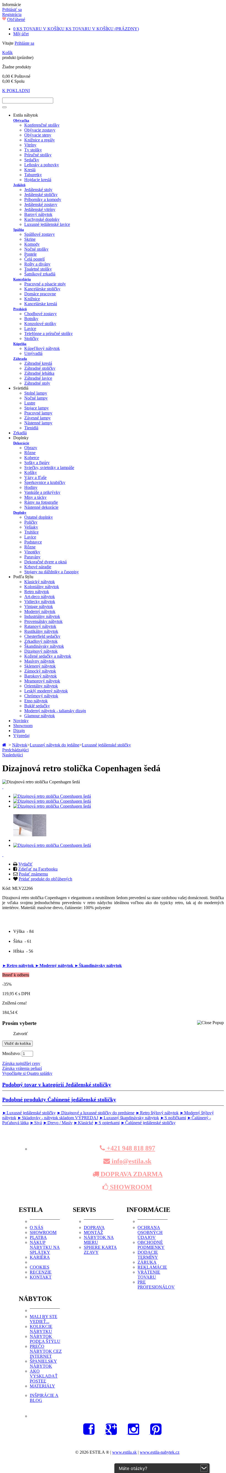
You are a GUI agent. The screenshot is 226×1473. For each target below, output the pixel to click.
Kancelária (22, 279)
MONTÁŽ (93, 1232)
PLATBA (38, 1237)
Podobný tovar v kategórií (56, 1084)
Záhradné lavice (38, 378)
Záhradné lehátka (39, 373)
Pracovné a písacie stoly (45, 284)
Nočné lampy (36, 398)
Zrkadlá (20, 432)
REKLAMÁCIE (152, 1267)
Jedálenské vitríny (39, 209)
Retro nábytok (36, 591)
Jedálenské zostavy (40, 204)
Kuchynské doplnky (42, 219)
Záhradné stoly (37, 383)
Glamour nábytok (39, 715)
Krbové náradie (37, 566)
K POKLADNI (16, 90)
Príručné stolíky (38, 154)
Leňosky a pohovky (41, 164)
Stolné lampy (35, 393)
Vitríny (30, 145)
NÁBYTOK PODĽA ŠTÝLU (45, 1339)
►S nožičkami (173, 1117)
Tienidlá (31, 427)
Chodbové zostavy (40, 313)
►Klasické (83, 1122)
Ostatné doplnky (38, 517)
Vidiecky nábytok (39, 601)
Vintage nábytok (38, 606)
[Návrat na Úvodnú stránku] (4, 745)
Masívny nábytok (39, 661)
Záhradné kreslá (38, 363)
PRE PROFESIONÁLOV (156, 1284)
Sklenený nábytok (40, 666)
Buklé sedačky (37, 705)
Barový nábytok (38, 214)
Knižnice (32, 298)
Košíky (30, 472)
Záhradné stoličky (39, 368)
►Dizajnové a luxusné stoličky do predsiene (95, 1112)
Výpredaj (21, 735)
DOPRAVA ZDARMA (131, 1174)
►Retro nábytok (18, 965)
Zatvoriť (20, 1033)
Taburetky (33, 174)
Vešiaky (31, 527)
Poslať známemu (33, 874)
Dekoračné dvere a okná (45, 561)
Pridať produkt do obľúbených (45, 879)
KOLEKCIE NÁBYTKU (41, 1329)
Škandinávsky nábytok (44, 646)
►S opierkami (107, 1122)
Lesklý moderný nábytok (46, 691)
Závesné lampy (37, 418)
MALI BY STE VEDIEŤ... (43, 1319)
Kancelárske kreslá (40, 303)
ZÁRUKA (147, 1262)
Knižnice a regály (39, 140)
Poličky (30, 522)
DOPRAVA (94, 1227)
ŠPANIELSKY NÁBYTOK (43, 1363)
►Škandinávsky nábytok (98, 965)
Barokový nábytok (40, 676)
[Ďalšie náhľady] (2, 786)
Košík (7, 52)
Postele (30, 254)
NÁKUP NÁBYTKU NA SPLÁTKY (45, 1247)
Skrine (30, 239)
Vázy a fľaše (35, 477)
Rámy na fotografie (41, 502)
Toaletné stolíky (38, 269)
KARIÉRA (40, 1257)
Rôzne (30, 452)
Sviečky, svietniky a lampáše (49, 467)
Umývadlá (33, 353)
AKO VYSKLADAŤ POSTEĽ (44, 1376)
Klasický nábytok (39, 581)
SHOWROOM (130, 1187)
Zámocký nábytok (40, 671)
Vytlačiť (25, 864)
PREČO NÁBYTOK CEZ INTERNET (46, 1351)
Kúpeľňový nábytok (42, 348)
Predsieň (20, 309)
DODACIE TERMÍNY (148, 1255)
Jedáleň (19, 185)
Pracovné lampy (38, 413)
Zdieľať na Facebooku (38, 869)
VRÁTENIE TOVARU (149, 1274)
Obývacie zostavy (39, 130)
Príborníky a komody (42, 199)
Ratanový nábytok (40, 626)
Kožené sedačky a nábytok (47, 656)
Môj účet (21, 33)
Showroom (23, 725)
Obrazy (30, 447)
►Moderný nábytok (54, 965)
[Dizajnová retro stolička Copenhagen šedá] (52, 796)
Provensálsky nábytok (43, 621)
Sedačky (31, 159)
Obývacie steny (37, 135)
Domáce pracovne (40, 293)
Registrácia (11, 14)
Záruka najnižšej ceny (21, 1063)
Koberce (31, 457)
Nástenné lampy (38, 423)
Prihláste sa (24, 43)
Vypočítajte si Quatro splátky (27, 1073)
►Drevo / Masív (57, 1122)
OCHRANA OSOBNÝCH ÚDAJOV (150, 1232)
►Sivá (36, 1122)
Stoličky (31, 338)
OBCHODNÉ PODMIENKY (151, 1245)
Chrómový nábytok (41, 695)
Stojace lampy (36, 408)
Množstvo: (11, 1053)
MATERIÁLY (42, 1386)
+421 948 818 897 (130, 1148)
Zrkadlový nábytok (41, 641)
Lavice (30, 328)
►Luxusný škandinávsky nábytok (129, 1117)
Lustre (29, 403)
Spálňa (18, 229)
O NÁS (36, 1227)
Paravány (32, 557)
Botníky (31, 318)
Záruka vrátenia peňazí (22, 1068)
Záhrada (20, 359)
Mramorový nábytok (42, 681)
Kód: (7, 888)
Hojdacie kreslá (37, 179)
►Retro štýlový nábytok (157, 1112)
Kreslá (30, 169)
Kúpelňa (19, 344)
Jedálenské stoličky (41, 194)
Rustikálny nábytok (41, 631)
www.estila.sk (124, 1452)
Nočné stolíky (36, 249)
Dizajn (19, 730)
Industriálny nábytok (42, 616)
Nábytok (19, 745)
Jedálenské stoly (38, 189)
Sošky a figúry (37, 462)
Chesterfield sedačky (42, 636)
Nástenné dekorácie (41, 507)
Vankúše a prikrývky (42, 492)
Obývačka (21, 120)
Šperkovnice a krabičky (44, 482)
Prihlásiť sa (12, 9)
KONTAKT (41, 1277)
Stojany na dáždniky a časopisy (51, 571)
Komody (32, 244)
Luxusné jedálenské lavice (47, 224)
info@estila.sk (130, 1161)
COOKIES (39, 1267)
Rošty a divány (37, 264)
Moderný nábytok (39, 611)
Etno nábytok (36, 700)
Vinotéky (32, 552)
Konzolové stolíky (40, 323)
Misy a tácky (35, 497)
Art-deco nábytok (39, 596)
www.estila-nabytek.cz (159, 1452)
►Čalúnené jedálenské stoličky (148, 1122)
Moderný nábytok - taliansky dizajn (55, 710)
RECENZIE (41, 1272)
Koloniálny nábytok (41, 586)
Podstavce (33, 542)
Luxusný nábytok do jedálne (54, 745)
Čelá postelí (34, 259)
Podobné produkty (59, 1099)
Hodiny (30, 487)
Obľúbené (16, 19)
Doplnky (19, 512)
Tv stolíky (33, 150)
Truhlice (31, 532)
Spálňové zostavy (39, 234)
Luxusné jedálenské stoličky (106, 745)
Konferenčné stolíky (42, 125)
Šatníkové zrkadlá (39, 274)
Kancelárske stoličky (42, 288)
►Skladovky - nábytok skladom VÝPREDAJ (57, 1117)
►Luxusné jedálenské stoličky (29, 1112)
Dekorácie (21, 443)
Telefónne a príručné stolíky (48, 333)
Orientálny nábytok (41, 686)
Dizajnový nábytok (41, 651)
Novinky (21, 720)
